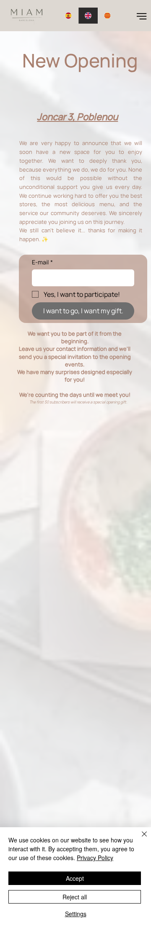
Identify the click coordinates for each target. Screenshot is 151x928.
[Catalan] (107, 16)
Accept (75, 878)
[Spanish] (68, 16)
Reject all (74, 897)
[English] (88, 16)
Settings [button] (75, 913)
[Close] (139, 839)
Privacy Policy (95, 857)
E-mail (42, 262)
